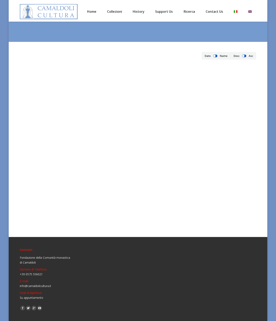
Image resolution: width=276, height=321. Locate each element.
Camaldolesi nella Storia (218, 32)
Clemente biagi (117, 141)
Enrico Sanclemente (200, 141)
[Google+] (34, 308)
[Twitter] (28, 308)
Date (208, 56)
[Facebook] (22, 308)
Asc (251, 56)
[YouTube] (39, 308)
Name (224, 56)
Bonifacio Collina (40, 141)
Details (60, 104)
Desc (237, 56)
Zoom (49, 104)
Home (195, 32)
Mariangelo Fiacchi (41, 220)
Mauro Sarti (114, 220)
